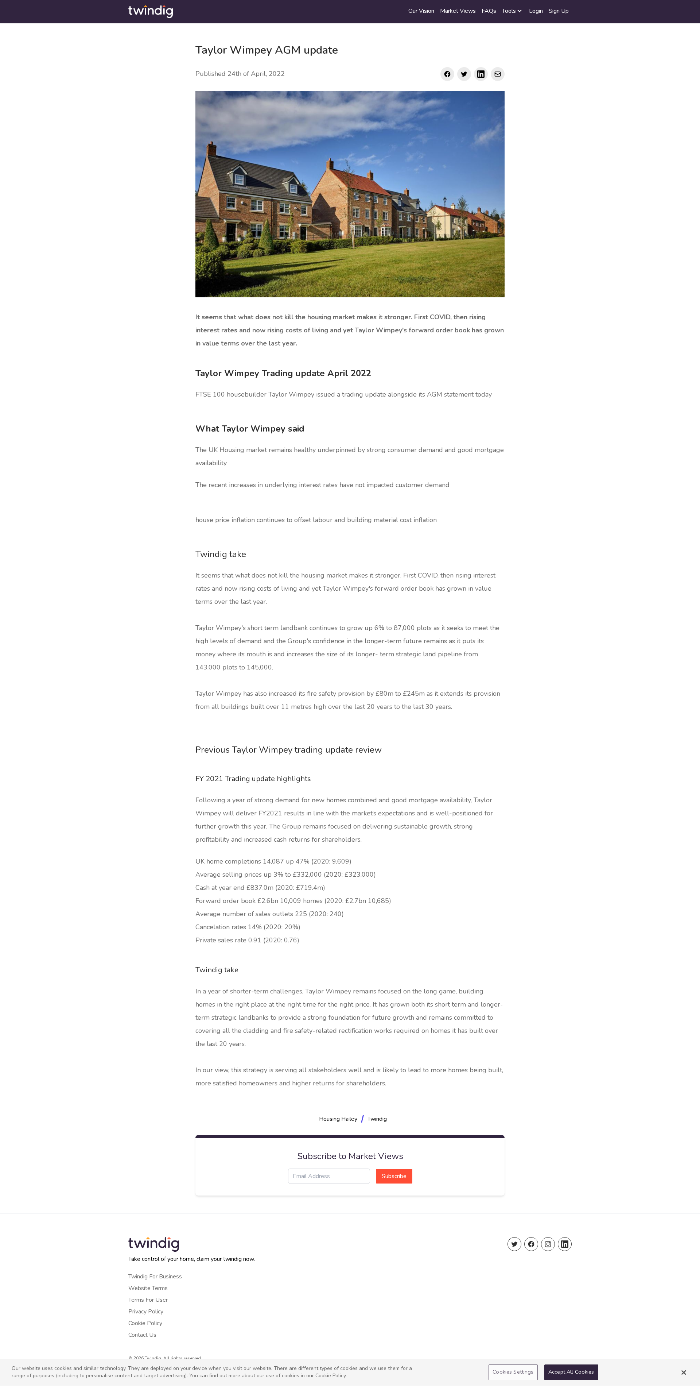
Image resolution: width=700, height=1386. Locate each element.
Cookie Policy (145, 1323)
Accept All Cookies (571, 1372)
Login (536, 11)
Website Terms (148, 1288)
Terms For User (148, 1300)
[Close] (683, 1372)
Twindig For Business (155, 1277)
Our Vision (421, 11)
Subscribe (394, 1176)
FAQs (489, 11)
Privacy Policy (145, 1312)
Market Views (458, 11)
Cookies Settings (513, 1372)
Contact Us (142, 1335)
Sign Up (559, 11)
